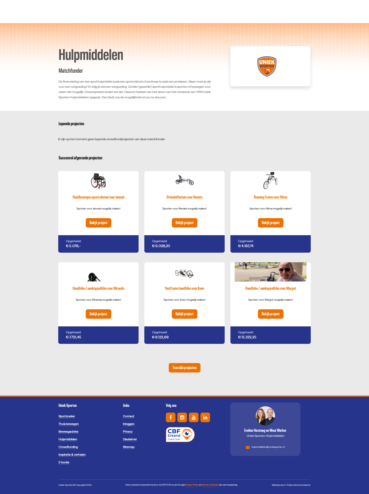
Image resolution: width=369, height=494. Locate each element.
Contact (128, 416)
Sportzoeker (67, 416)
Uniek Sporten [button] (68, 405)
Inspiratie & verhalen (72, 454)
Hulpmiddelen (68, 439)
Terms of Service (210, 485)
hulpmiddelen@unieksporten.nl (268, 447)
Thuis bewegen (69, 424)
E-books (64, 462)
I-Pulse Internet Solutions (298, 485)
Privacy (128, 431)
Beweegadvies (68, 431)
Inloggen (129, 424)
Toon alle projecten (185, 368)
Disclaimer (130, 439)
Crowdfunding (68, 447)
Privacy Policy (192, 485)
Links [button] (126, 405)
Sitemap (129, 447)
